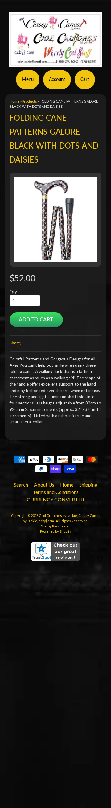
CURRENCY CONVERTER (55, 499)
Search (21, 484)
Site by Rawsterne (55, 526)
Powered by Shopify (55, 531)
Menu (28, 79)
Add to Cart (36, 320)
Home (14, 101)
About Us (44, 484)
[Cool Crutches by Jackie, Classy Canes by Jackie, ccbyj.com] (55, 63)
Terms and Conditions (56, 492)
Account (57, 79)
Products (29, 101)
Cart (84, 79)
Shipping (88, 484)
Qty (13, 291)
